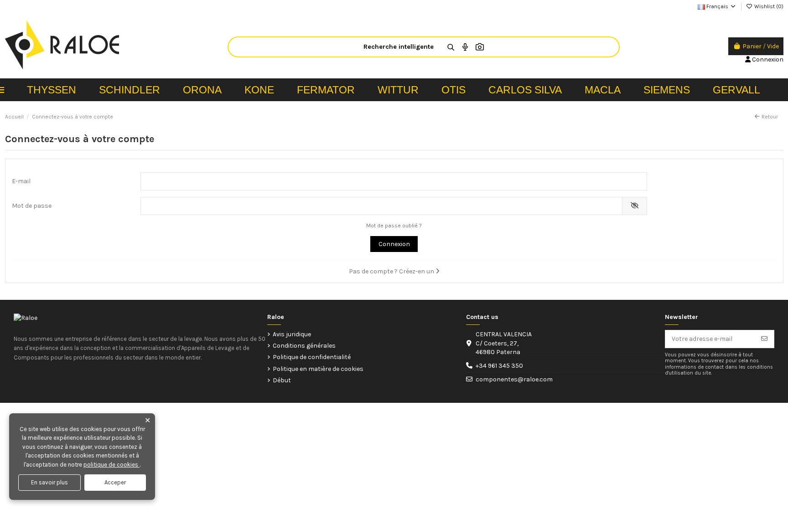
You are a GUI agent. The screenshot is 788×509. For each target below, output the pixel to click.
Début (282, 380)
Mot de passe (32, 206)
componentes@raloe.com (514, 379)
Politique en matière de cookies (318, 369)
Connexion (394, 244)
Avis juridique (292, 334)
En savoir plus (49, 482)
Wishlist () (768, 6)
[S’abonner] (764, 339)
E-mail (21, 181)
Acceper (115, 482)
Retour (770, 116)
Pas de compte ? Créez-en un (392, 271)
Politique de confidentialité (312, 357)
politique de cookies (111, 464)
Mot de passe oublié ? (394, 225)
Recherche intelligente (398, 47)
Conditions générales (304, 346)
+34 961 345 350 (499, 366)
